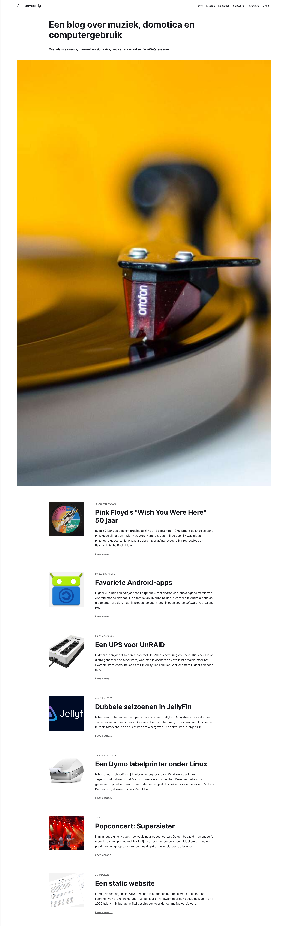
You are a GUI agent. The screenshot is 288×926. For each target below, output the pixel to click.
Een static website (125, 883)
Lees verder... (104, 554)
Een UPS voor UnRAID (130, 645)
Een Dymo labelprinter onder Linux (151, 764)
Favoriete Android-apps (133, 582)
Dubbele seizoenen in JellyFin (143, 707)
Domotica (224, 5)
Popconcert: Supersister (135, 826)
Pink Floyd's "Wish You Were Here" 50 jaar (150, 516)
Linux (266, 5)
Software (238, 5)
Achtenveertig (29, 6)
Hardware (253, 5)
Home (199, 5)
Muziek (210, 5)
